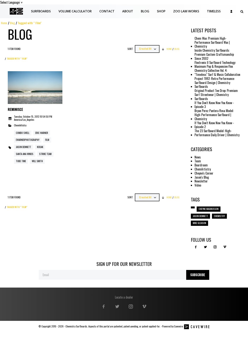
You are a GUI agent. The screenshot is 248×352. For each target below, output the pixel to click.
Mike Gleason (199, 223)
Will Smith (37, 161)
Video (198, 185)
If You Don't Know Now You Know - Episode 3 (214, 105)
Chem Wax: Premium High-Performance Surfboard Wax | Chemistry (212, 42)
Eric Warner (41, 133)
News (198, 157)
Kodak (40, 147)
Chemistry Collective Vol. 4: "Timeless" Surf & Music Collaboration (217, 73)
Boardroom (201, 165)
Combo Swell (22, 133)
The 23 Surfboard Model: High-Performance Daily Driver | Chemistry (217, 133)
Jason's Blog (202, 177)
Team (198, 161)
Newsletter (201, 181)
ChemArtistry (20, 125)
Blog (12, 23)
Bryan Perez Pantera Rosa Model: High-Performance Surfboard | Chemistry (214, 115)
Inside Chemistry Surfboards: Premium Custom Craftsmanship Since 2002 (214, 54)
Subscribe (197, 274)
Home (4, 23)
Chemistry (219, 216)
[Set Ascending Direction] (163, 49)
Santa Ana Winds (24, 154)
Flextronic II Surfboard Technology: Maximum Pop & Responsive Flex (215, 65)
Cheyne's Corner (204, 173)
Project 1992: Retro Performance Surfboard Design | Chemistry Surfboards (214, 83)
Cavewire (178, 326)
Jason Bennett (23, 147)
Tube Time (21, 161)
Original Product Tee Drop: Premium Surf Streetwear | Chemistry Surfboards (216, 95)
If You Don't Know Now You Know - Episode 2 (214, 125)
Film (47, 140)
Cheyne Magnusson (209, 209)
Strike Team (45, 154)
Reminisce (15, 109)
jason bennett (200, 216)
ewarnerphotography (27, 140)
